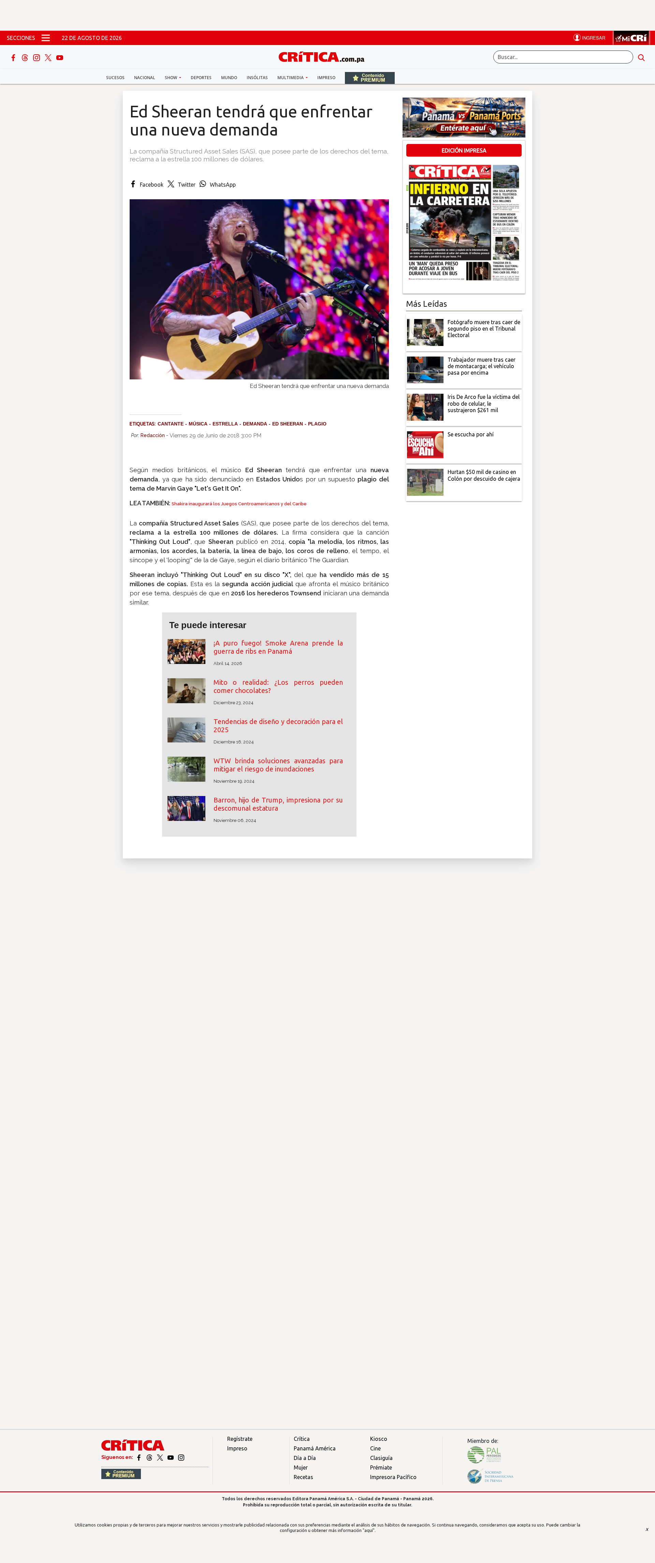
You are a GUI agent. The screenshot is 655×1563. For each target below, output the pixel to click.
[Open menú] (45, 38)
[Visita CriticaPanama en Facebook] (139, 1457)
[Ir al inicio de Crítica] (324, 56)
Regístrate (239, 1439)
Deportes (201, 78)
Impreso (326, 78)
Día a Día (305, 1458)
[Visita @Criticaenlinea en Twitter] (150, 1457)
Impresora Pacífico (393, 1477)
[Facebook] (14, 57)
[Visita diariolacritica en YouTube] (171, 1457)
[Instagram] (37, 57)
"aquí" (369, 1530)
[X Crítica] (49, 57)
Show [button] (171, 78)
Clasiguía (381, 1458)
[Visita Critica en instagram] (181, 1457)
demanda (255, 423)
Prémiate (381, 1467)
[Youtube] (60, 57)
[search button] (641, 56)
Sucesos (115, 78)
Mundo (229, 78)
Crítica (302, 1439)
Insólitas (257, 78)
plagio (317, 423)
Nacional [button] (144, 78)
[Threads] (25, 57)
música (198, 423)
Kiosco (378, 1439)
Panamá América (315, 1448)
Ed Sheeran (287, 423)
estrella (225, 423)
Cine (375, 1448)
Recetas (303, 1477)
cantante (171, 423)
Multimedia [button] (291, 78)
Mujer (301, 1467)
